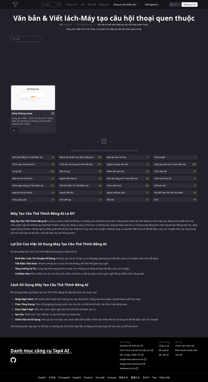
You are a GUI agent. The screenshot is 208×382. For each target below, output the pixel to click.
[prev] (98, 141)
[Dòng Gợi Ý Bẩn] (33, 97)
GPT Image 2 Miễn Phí (130, 354)
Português (64, 377)
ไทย (154, 377)
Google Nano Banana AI (131, 363)
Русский (100, 377)
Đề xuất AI (164, 350)
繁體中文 (135, 377)
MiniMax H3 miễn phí (130, 345)
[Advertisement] (104, 63)
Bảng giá (104, 4)
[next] (110, 141)
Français (111, 377)
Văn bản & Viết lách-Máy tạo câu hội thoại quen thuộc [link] (122, 24)
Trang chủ (67, 24)
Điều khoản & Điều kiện (186, 350)
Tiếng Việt (164, 377)
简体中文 (123, 377)
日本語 (52, 377)
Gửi (82, 4)
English (42, 377)
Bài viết (92, 4)
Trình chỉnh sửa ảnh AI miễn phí (135, 350)
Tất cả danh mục (85, 24)
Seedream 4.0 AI (127, 368)
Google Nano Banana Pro (131, 359)
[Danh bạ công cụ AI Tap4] (15, 4)
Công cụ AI (71, 4)
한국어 (146, 377)
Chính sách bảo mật (184, 345)
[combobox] (174, 4)
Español (77, 377)
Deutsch (88, 377)
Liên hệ (178, 354)
